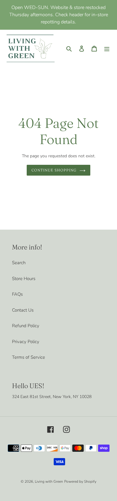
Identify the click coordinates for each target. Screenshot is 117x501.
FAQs (17, 294)
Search (19, 263)
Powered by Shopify (80, 481)
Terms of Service (28, 357)
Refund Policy (25, 326)
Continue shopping (54, 170)
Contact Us (23, 310)
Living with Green (49, 481)
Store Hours (23, 279)
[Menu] (106, 48)
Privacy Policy (25, 342)
